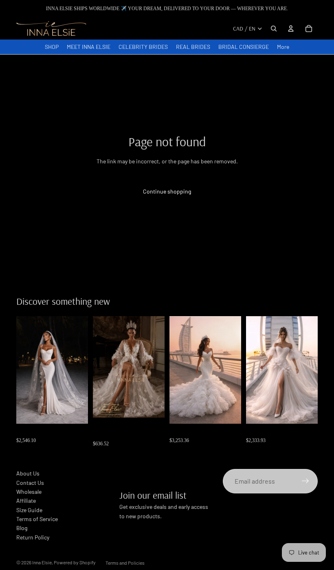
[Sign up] (305, 481)
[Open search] (274, 28)
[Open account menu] (291, 28)
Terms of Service (37, 518)
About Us (28, 473)
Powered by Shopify (75, 562)
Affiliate (26, 500)
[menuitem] (283, 47)
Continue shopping (167, 191)
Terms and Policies (125, 563)
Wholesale (29, 491)
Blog (21, 527)
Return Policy (32, 537)
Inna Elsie (42, 562)
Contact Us (30, 482)
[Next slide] (158, 367)
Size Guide (29, 509)
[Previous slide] (99, 367)
